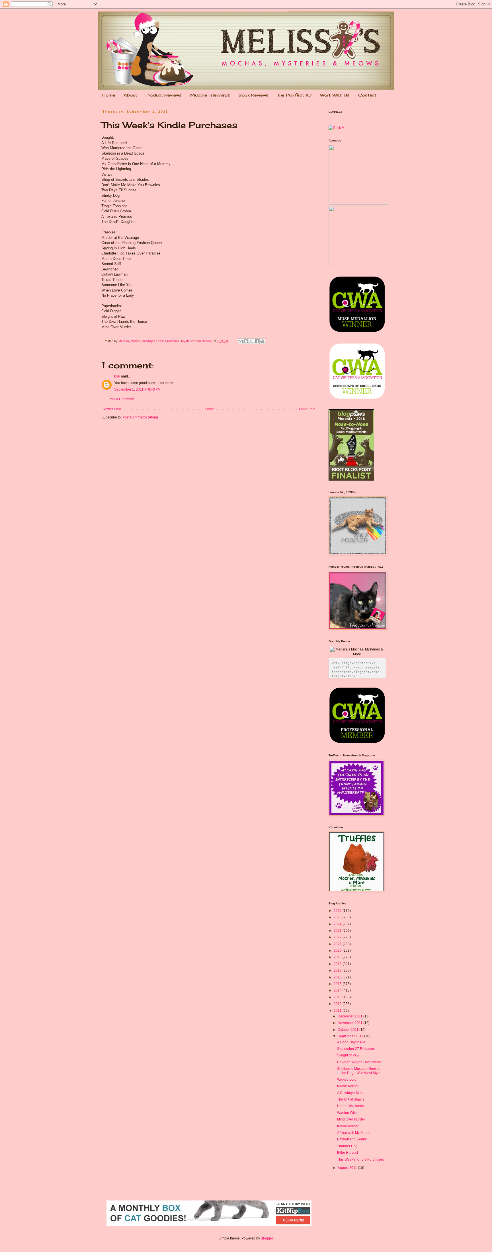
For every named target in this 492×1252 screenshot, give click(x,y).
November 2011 (350, 1023)
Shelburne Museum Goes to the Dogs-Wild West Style (358, 1071)
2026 (338, 911)
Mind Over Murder (351, 1119)
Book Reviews (253, 95)
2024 (338, 924)
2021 (338, 944)
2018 (338, 964)
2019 (338, 957)
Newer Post (112, 409)
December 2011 (350, 1016)
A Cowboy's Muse (350, 1093)
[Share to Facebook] (257, 341)
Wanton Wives (348, 1113)
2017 (338, 970)
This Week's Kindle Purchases (360, 1159)
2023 (338, 931)
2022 (338, 937)
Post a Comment (121, 399)
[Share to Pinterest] (262, 341)
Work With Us (335, 95)
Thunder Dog (347, 1146)
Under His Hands (350, 1106)
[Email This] (240, 341)
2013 (338, 997)
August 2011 (348, 1168)
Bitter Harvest (347, 1153)
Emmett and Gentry (352, 1139)
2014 (338, 990)
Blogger (267, 1238)
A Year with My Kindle (353, 1133)
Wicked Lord (346, 1079)
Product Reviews (163, 95)
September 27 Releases (356, 1049)
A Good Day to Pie (351, 1042)
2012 (338, 1004)
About (130, 95)
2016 (338, 977)
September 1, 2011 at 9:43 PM (137, 389)
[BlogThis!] (246, 341)
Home (108, 95)
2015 (338, 984)
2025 (338, 917)
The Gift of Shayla (350, 1099)
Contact (367, 95)
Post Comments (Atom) (140, 417)
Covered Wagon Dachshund (359, 1062)
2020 (338, 951)
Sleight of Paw (348, 1055)
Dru (117, 376)
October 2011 (348, 1030)
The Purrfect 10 (294, 95)
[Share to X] (251, 341)
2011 (338, 1011)
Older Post (307, 409)
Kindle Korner (347, 1086)
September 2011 (351, 1036)
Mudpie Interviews (210, 95)
